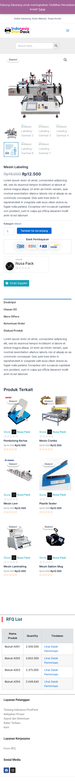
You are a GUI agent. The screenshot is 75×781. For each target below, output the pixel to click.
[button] (65, 60)
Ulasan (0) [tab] (10, 309)
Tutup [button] (41, 9)
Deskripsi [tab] (10, 302)
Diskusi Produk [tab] (13, 330)
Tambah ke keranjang (34, 230)
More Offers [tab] (11, 316)
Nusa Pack (24, 263)
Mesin (18, 223)
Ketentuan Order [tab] (14, 323)
